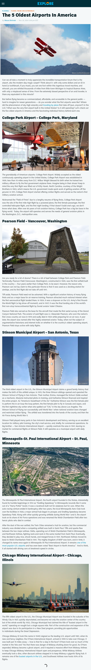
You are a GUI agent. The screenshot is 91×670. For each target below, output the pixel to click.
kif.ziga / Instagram (82, 383)
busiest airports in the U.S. (30, 656)
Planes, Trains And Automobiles (22, 10)
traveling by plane (51, 105)
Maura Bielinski (10, 20)
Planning (5, 10)
